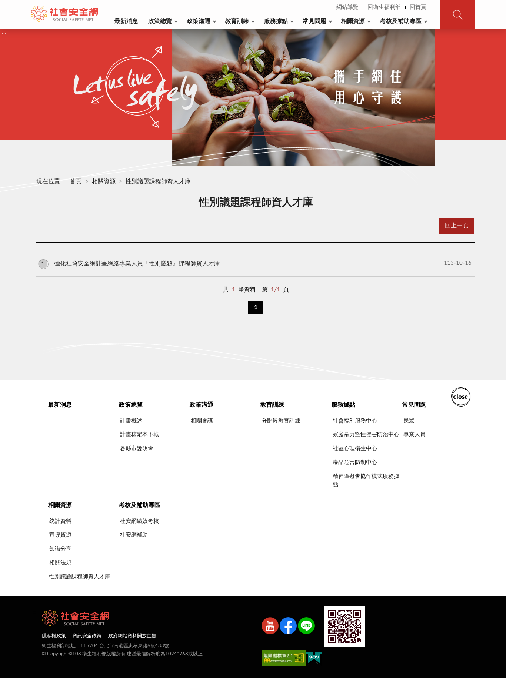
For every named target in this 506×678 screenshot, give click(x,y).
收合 (460, 396)
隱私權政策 (54, 636)
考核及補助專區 (401, 21)
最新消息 (126, 21)
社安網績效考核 (139, 521)
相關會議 (202, 421)
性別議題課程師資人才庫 (158, 181)
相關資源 (353, 21)
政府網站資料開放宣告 (132, 636)
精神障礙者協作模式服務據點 (366, 481)
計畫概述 (131, 421)
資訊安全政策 (87, 636)
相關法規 (60, 562)
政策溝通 (198, 21)
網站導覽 (347, 7)
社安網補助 (134, 535)
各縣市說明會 (136, 448)
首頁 (75, 181)
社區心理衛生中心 (355, 448)
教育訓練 (237, 21)
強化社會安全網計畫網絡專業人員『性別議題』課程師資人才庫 (256, 263)
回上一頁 (457, 225)
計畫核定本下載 (139, 434)
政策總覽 (160, 21)
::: (35, 6)
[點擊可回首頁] (64, 14)
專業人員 (414, 434)
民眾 (409, 421)
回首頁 (418, 7)
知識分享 (60, 549)
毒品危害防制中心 (355, 462)
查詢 (457, 14)
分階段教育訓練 (281, 421)
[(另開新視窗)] (270, 627)
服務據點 (276, 21)
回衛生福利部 (384, 7)
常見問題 (314, 21)
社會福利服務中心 (355, 421)
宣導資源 (60, 535)
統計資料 (60, 521)
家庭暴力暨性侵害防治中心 (366, 434)
